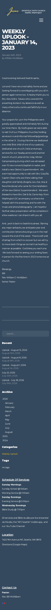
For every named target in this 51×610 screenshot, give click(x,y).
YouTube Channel (15, 526)
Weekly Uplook (10, 454)
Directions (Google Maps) (14, 544)
